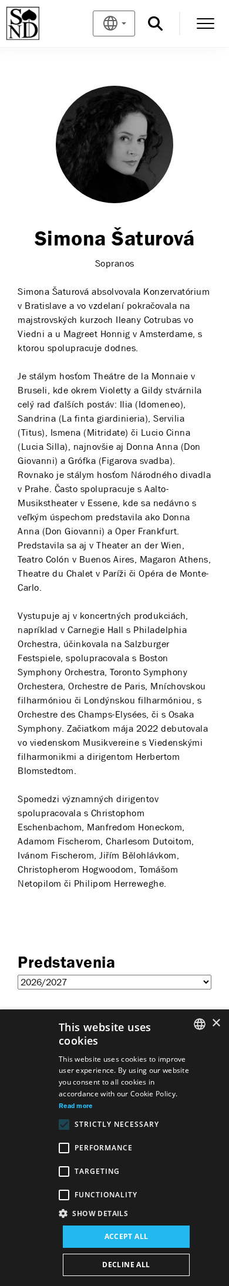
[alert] (114, 1147)
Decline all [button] (126, 1265)
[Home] (42, 23)
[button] (126, 1214)
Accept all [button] (127, 1236)
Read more (76, 1106)
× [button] (215, 1023)
